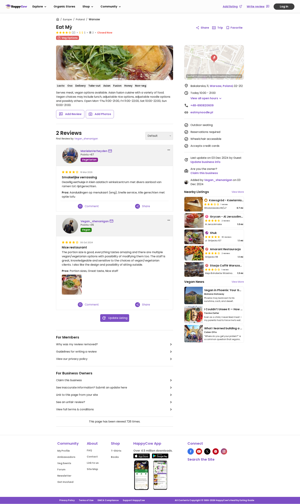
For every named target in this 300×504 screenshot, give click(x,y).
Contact (92, 456)
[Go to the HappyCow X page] (207, 451)
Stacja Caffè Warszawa (227, 266)
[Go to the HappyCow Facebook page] (191, 451)
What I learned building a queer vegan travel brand (240, 328)
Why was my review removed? (77, 344)
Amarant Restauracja (225, 249)
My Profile (63, 450)
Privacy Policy (67, 500)
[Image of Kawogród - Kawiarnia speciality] (193, 204)
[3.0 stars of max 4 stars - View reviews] (212, 269)
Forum (61, 469)
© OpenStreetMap (218, 76)
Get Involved (65, 482)
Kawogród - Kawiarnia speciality (232, 200)
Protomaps (201, 76)
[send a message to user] (111, 151)
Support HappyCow (134, 500)
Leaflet (190, 76)
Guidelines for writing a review (76, 352)
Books (115, 457)
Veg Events (64, 463)
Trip (220, 28)
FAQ (89, 450)
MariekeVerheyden (94, 151)
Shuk (213, 233)
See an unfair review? (70, 402)
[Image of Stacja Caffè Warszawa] (194, 269)
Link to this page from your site (77, 395)
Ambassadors (66, 457)
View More (238, 192)
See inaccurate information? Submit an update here (91, 387)
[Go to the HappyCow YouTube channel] (199, 451)
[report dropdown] (169, 150)
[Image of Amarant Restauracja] (194, 253)
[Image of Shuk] (194, 237)
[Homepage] (16, 6)
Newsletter (64, 475)
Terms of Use (86, 500)
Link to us (93, 463)
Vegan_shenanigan (86, 138)
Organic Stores (64, 7)
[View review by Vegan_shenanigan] (70, 225)
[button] (214, 59)
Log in (284, 7)
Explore (37, 7)
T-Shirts (116, 450)
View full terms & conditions (75, 409)
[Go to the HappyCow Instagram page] (224, 451)
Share (205, 28)
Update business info (205, 162)
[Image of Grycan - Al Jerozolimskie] (194, 220)
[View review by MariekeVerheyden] (70, 155)
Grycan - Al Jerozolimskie (228, 217)
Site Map (92, 469)
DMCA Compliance (108, 500)
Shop (86, 7)
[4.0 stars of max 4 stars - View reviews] (63, 32)
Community (109, 7)
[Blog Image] (193, 295)
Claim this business (69, 380)
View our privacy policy (72, 359)
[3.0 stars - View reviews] (211, 204)
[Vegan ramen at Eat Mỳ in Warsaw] (114, 62)
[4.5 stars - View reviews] (212, 220)
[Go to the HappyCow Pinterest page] (215, 451)
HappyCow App (147, 443)
